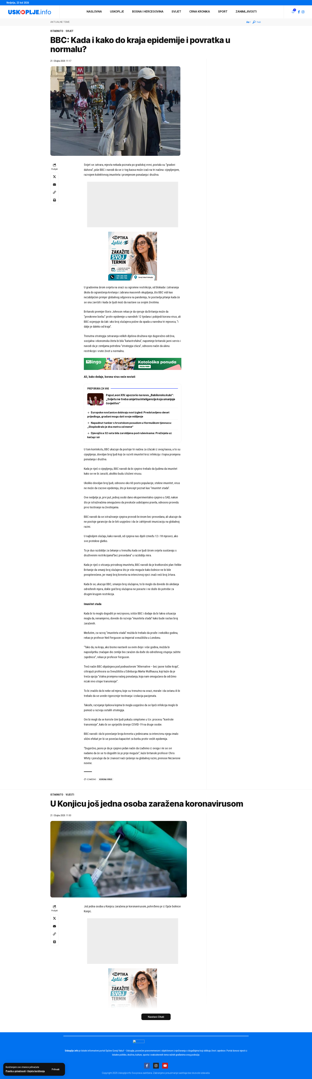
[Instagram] (303, 11)
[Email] (54, 184)
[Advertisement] (132, 204)
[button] (55, 1069)
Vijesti (70, 794)
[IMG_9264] (132, 363)
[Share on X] (54, 177)
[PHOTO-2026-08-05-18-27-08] (132, 256)
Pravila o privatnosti (16, 1071)
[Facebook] (299, 11)
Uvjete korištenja (36, 1071)
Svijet (69, 31)
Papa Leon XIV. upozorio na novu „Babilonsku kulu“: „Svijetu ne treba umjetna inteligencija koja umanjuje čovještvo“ (140, 399)
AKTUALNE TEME (60, 21)
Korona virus (105, 779)
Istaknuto (56, 31)
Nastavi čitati (156, 1016)
